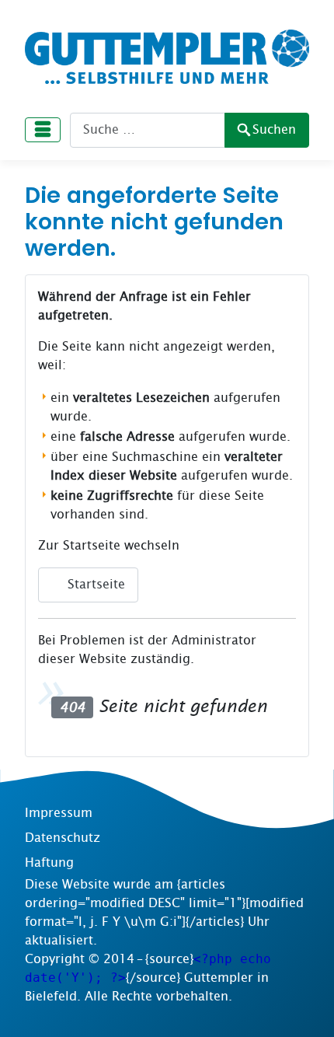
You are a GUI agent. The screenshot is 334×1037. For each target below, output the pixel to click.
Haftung (49, 862)
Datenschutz (62, 837)
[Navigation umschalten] (43, 129)
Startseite (94, 584)
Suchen (274, 129)
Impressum (58, 812)
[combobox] (147, 130)
